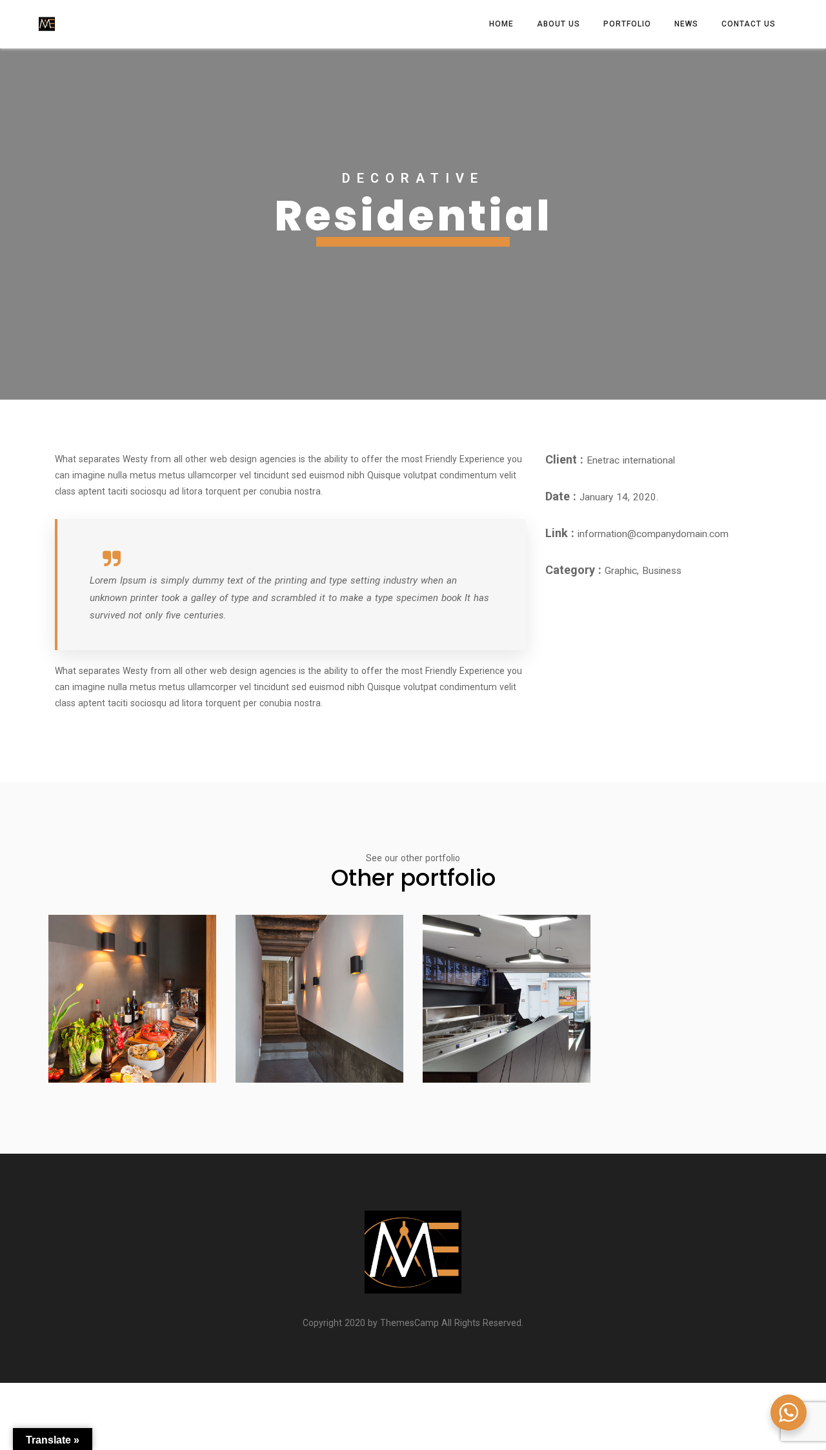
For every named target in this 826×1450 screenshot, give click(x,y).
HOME (501, 23)
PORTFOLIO (627, 23)
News (686, 23)
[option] (413, 224)
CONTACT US (748, 23)
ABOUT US (558, 23)
